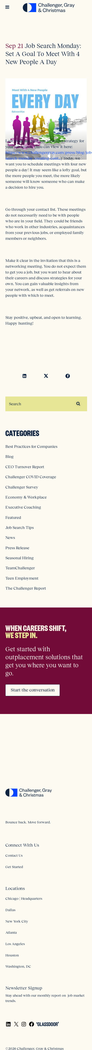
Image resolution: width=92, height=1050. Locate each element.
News (10, 537)
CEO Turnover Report (24, 467)
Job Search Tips (19, 527)
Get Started (14, 867)
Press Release (17, 548)
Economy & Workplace (26, 497)
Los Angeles (15, 944)
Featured (13, 517)
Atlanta (11, 932)
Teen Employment (21, 578)
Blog (9, 456)
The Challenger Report (25, 588)
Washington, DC (18, 966)
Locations (15, 888)
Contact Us (14, 855)
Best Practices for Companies (31, 446)
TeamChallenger (20, 568)
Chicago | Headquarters (23, 898)
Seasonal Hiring (19, 558)
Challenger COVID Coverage (30, 477)
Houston (12, 955)
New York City (16, 921)
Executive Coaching (23, 507)
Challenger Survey (21, 487)
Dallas (10, 910)
